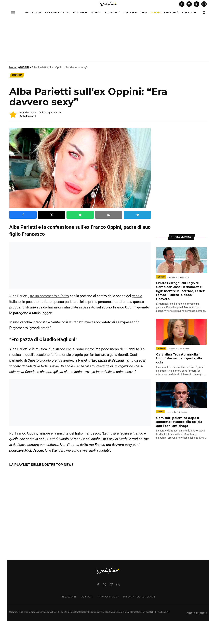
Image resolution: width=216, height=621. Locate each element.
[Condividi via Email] (109, 215)
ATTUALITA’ (112, 12)
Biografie (80, 12)
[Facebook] (181, 4)
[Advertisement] (108, 41)
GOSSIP (155, 12)
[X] (189, 4)
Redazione (69, 596)
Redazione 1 (29, 116)
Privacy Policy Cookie (139, 596)
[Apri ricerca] (204, 12)
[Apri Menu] (12, 13)
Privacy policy (108, 596)
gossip (137, 296)
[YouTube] (204, 4)
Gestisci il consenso (197, 613)
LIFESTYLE (189, 12)
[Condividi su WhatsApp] (80, 215)
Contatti (87, 596)
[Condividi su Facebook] (23, 215)
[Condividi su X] (51, 215)
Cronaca (130, 12)
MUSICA (95, 12)
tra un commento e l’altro (49, 296)
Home (13, 67)
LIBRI (144, 12)
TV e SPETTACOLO (57, 12)
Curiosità (171, 12)
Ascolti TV (33, 12)
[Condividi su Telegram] (137, 215)
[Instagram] (196, 4)
